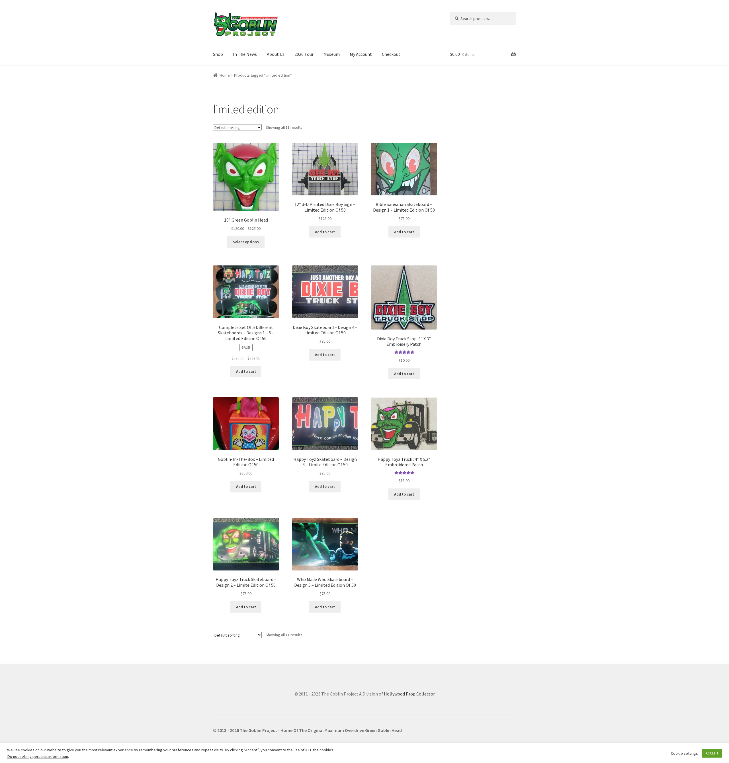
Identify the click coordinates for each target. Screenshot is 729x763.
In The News (245, 54)
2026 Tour (304, 54)
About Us (275, 54)
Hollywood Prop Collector (409, 694)
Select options (246, 241)
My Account (361, 54)
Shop (218, 54)
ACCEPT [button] (712, 753)
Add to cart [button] (325, 231)
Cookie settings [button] (684, 753)
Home (225, 75)
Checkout (391, 54)
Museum (331, 54)
